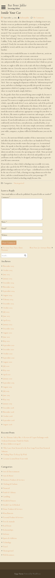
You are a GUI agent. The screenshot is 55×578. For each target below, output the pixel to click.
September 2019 (8, 383)
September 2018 (8, 420)
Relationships (8, 530)
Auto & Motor (8, 476)
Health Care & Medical (11, 505)
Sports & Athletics (10, 538)
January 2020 (7, 379)
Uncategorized (19, 183)
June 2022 (6, 337)
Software (6, 534)
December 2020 (8, 349)
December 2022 (8, 329)
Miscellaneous (8, 513)
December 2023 (8, 304)
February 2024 (8, 299)
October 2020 (7, 354)
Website (4, 235)
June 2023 (6, 316)
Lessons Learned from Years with (15, 459)
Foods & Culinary (9, 492)
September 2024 (9, 291)
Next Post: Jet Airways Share (40, 248)
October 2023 (7, 308)
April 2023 (6, 320)
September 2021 (8, 345)
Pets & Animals (9, 521)
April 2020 (6, 374)
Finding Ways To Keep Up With (15, 454)
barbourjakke (24, 18)
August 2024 (7, 295)
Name (4, 222)
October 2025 (7, 270)
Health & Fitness (9, 501)
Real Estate (7, 526)
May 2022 (6, 341)
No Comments (38, 18)
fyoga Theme (19, 574)
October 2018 (7, 416)
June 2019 (6, 395)
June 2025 (6, 274)
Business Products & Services (14, 480)
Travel (5, 546)
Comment (5, 197)
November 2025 (8, 266)
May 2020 (6, 370)
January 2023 (7, 324)
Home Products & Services (12, 509)
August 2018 (7, 424)
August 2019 (7, 387)
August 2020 (7, 362)
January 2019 (7, 404)
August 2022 (7, 333)
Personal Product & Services (13, 517)
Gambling (6, 496)
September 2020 (8, 358)
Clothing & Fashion (10, 484)
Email (4, 228)
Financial (6, 488)
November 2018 (8, 412)
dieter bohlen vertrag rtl (11, 444)
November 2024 (8, 287)
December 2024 (8, 283)
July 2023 (6, 312)
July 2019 (6, 391)
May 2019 (6, 399)
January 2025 (7, 279)
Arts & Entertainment (11, 471)
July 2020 (6, 366)
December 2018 (8, 408)
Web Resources (8, 555)
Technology (7, 542)
